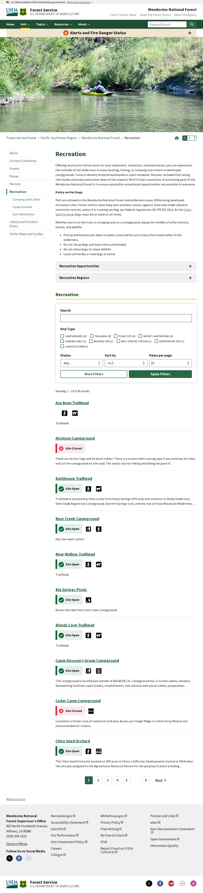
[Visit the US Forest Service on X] (149, 883)
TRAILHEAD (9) (103, 336)
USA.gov (57, 855)
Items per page (160, 355)
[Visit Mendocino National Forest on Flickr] (28, 858)
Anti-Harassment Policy (67, 842)
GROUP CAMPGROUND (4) (158, 336)
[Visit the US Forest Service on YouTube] (171, 883)
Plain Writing (110, 829)
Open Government (163, 839)
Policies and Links (162, 816)
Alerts (14, 153)
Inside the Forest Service (155, 14)
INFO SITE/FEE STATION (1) (136, 341)
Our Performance (63, 835)
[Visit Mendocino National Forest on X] (9, 858)
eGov (153, 822)
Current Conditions (23, 161)
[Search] (192, 24)
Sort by (110, 355)
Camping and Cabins (26, 199)
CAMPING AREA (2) (75, 341)
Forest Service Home (123, 14)
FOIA (104, 842)
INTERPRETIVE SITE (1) (171, 341)
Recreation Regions (74, 278)
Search (65, 310)
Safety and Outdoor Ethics (24, 224)
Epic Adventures (23, 214)
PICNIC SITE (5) (127, 336)
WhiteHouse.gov (112, 816)
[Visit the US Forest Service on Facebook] (160, 883)
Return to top (15, 799)
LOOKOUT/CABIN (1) (76, 346)
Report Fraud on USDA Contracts (117, 850)
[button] (176, 138)
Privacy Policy (110, 822)
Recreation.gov (61, 816)
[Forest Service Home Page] (23, 12)
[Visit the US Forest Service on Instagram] (193, 883)
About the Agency (185, 14)
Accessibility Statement (68, 822)
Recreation (18, 192)
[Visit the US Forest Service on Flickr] (182, 883)
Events (14, 168)
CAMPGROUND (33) (76, 336)
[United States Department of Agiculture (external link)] (12, 12)
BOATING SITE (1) (103, 341)
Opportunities (22, 207)
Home (10, 24)
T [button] (185, 138)
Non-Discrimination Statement (172, 829)
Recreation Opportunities (79, 266)
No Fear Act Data (112, 835)
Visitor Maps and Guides (26, 234)
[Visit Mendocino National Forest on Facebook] (19, 858)
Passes (14, 176)
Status (65, 355)
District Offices (16, 844)
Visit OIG (57, 829)
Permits (15, 184)
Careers (56, 848)
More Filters (94, 374)
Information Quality (164, 845)
